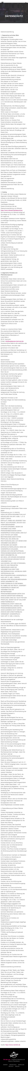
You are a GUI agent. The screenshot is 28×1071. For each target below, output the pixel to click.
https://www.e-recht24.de (12, 1045)
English (17, 1066)
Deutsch (11, 1066)
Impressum (21, 1064)
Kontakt (5, 1064)
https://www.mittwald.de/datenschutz (11, 210)
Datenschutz (12, 1064)
